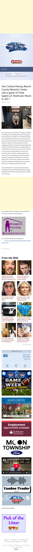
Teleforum (7, 248)
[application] (16, 465)
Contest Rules (13, 540)
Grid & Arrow (19, 547)
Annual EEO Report (23, 540)
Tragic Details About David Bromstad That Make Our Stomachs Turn (9, 277)
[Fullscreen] (29, 473)
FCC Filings (24, 541)
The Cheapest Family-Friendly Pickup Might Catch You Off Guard (8, 319)
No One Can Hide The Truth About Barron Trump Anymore (23, 277)
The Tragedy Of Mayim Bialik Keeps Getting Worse (8, 298)
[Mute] (27, 473)
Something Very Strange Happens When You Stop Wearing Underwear (24, 319)
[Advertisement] (16, 16)
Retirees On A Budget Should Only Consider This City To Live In (23, 340)
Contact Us (6, 540)
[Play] (3, 473)
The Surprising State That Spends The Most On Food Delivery (8, 340)
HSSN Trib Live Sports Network (12, 541)
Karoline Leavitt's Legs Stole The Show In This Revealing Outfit (23, 298)
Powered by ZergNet (26, 344)
